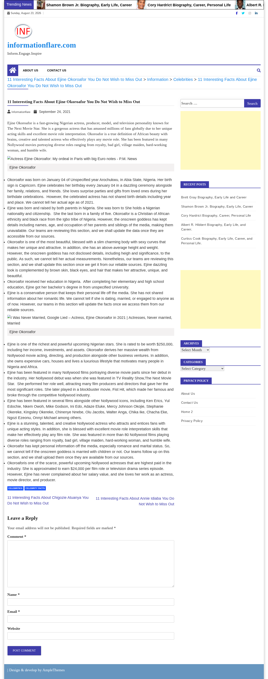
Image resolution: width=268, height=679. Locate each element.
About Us (30, 70)
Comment (16, 536)
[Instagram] (250, 13)
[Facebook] (237, 13)
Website (13, 628)
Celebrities (15, 488)
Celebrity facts (35, 488)
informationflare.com (41, 45)
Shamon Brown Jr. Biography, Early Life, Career (79, 5)
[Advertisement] (220, 144)
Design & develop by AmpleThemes (37, 670)
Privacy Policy (192, 421)
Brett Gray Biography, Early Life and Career (214, 197)
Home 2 (187, 412)
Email (13, 611)
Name (13, 594)
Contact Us (56, 70)
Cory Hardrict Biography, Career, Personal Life (179, 5)
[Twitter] (243, 13)
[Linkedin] (256, 13)
